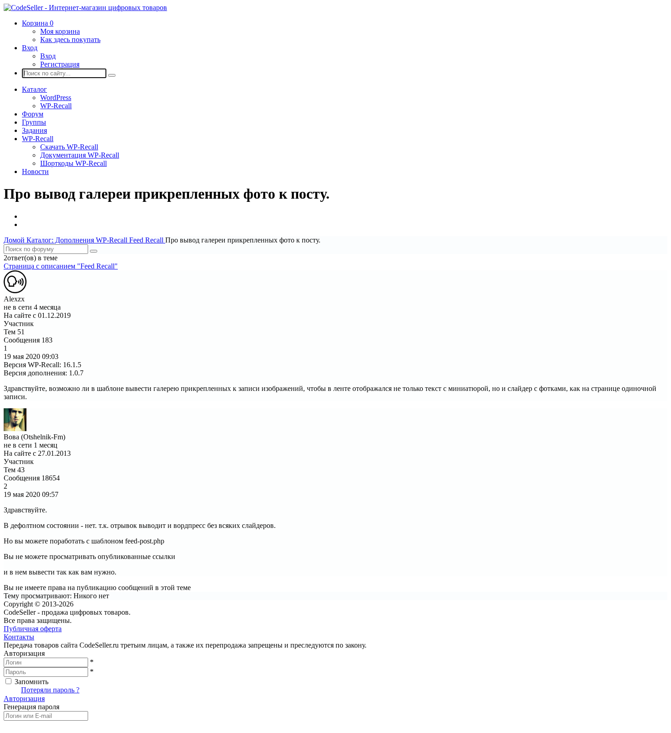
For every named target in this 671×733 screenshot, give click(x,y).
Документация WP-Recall (79, 155)
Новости (35, 171)
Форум (32, 114)
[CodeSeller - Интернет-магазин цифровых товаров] (85, 7)
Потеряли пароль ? (50, 690)
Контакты (19, 637)
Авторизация (24, 698)
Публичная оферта (33, 629)
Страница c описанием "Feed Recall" (61, 266)
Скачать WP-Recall (69, 147)
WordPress (55, 97)
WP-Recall (56, 106)
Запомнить (31, 682)
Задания (34, 130)
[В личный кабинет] (15, 291)
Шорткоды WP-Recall (73, 163)
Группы (34, 122)
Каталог (34, 89)
